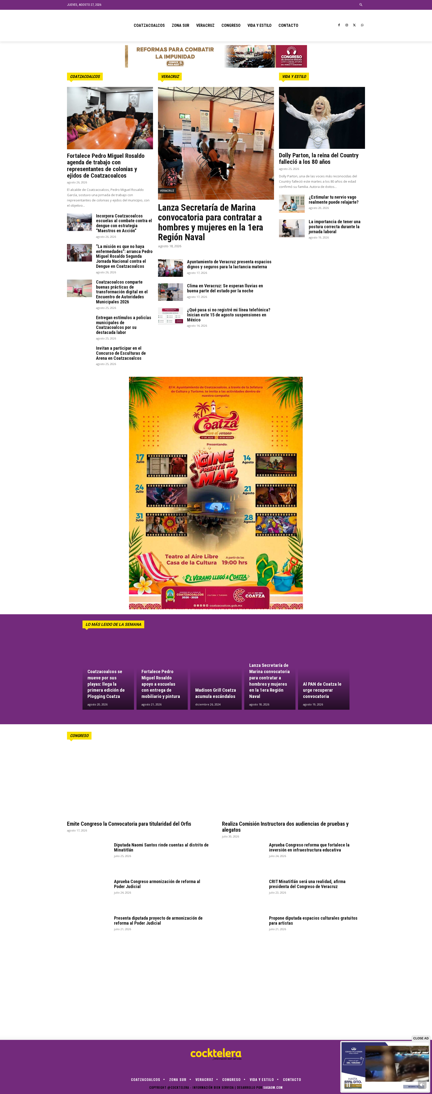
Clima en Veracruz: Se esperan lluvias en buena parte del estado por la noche (225, 288)
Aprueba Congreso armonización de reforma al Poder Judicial (157, 884)
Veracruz (170, 76)
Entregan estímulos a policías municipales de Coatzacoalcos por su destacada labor (123, 325)
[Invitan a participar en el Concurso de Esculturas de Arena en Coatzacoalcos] (79, 354)
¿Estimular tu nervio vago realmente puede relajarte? (333, 199)
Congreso (79, 735)
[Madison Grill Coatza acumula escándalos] (216, 674)
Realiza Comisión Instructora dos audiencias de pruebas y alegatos (285, 827)
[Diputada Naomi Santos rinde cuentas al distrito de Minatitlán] (88, 857)
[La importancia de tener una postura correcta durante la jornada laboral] (292, 228)
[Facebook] (339, 25)
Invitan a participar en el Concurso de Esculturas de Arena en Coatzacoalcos (121, 353)
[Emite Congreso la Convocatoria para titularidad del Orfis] (138, 782)
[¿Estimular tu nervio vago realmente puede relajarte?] (292, 204)
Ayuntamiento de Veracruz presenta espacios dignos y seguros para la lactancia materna (229, 264)
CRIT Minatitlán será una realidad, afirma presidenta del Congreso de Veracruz (307, 884)
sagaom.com (273, 1087)
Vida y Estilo (294, 76)
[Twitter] (354, 25)
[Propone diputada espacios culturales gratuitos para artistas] (243, 931)
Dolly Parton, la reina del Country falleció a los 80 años (319, 158)
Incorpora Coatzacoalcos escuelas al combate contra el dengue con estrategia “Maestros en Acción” (124, 223)
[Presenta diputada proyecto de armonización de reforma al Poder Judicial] (88, 931)
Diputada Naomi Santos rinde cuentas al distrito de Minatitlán (161, 847)
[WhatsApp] (362, 25)
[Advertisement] (322, 281)
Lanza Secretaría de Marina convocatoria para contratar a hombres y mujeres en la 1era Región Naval (210, 222)
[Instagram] (347, 25)
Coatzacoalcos (85, 76)
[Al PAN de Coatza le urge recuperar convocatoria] (324, 674)
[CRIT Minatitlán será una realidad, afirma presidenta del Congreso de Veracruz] (243, 894)
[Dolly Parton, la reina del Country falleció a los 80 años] (322, 118)
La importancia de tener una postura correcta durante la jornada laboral (334, 226)
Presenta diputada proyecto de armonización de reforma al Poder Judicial (158, 920)
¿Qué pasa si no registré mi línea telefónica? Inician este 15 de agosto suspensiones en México (228, 314)
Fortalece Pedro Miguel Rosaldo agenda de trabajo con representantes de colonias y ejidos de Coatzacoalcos (105, 165)
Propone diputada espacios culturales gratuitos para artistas (313, 920)
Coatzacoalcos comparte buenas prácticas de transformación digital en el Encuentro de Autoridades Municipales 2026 (122, 291)
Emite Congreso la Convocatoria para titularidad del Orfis (129, 824)
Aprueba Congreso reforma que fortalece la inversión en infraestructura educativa (309, 847)
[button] (361, 5)
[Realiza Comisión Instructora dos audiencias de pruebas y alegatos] (293, 782)
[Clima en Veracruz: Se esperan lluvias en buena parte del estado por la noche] (170, 292)
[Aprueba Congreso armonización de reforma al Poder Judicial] (88, 894)
